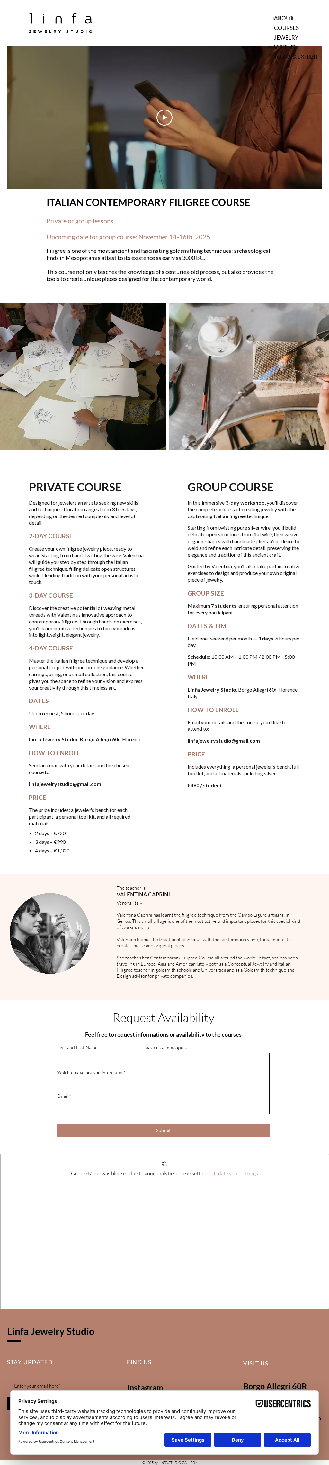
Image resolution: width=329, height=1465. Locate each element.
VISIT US (284, 47)
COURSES (286, 27)
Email (62, 1096)
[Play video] (164, 118)
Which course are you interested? (91, 1072)
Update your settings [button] (234, 1173)
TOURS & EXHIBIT (296, 56)
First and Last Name (77, 1047)
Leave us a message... (165, 1047)
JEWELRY (286, 37)
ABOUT (283, 18)
